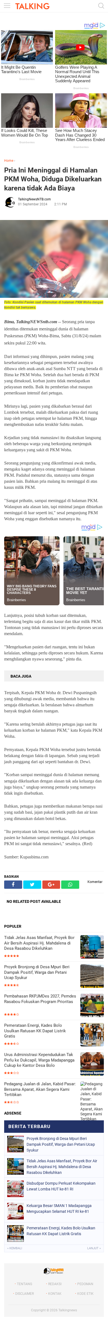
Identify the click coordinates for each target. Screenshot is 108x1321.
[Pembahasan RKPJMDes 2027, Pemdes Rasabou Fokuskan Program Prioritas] (92, 1006)
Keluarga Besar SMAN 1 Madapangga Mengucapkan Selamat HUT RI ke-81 (59, 1208)
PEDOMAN (85, 1284)
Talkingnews (67, 1310)
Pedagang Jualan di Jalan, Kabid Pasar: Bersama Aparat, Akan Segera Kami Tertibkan (40, 1089)
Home (8, 161)
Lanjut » (94, 1248)
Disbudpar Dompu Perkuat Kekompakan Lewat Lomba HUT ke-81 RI (61, 1186)
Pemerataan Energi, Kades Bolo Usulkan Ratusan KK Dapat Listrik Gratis (35, 1031)
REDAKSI (54, 1284)
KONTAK (54, 1294)
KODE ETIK (85, 1294)
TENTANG (24, 1284)
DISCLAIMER (24, 1294)
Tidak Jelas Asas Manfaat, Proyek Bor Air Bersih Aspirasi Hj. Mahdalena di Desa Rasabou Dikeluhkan (39, 943)
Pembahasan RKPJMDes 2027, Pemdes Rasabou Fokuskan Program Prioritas (40, 999)
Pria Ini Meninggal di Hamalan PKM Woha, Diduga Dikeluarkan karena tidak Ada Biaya (53, 179)
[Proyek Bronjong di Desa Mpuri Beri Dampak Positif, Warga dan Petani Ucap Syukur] (92, 976)
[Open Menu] (7, 6)
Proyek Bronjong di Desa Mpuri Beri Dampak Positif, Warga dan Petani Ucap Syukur (37, 972)
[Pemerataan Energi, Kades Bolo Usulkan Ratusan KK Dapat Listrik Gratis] (92, 1035)
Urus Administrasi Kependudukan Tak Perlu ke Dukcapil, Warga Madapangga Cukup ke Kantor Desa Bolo (39, 1060)
